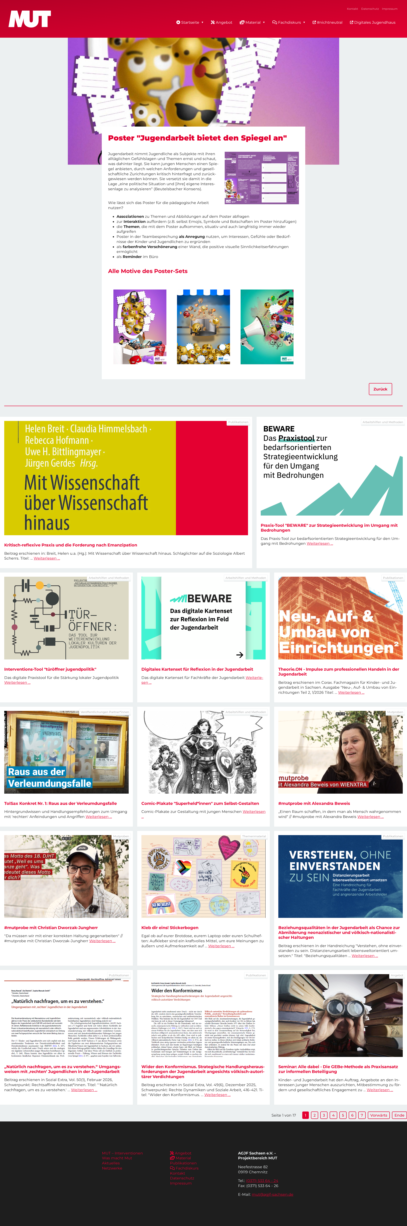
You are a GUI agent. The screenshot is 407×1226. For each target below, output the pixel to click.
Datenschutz (370, 8)
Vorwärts (378, 1115)
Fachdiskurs (289, 22)
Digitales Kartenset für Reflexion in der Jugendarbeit (197, 669)
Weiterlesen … (47, 558)
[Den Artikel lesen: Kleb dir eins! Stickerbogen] (203, 876)
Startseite (190, 22)
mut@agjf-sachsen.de (272, 1194)
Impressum (389, 8)
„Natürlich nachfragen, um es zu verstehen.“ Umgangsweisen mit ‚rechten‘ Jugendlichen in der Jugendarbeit (62, 1069)
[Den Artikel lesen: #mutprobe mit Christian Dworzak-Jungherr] (66, 876)
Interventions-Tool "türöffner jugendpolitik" (50, 669)
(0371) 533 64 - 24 (262, 1180)
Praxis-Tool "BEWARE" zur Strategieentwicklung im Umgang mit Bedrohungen (329, 528)
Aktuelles (111, 1163)
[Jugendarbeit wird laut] (267, 327)
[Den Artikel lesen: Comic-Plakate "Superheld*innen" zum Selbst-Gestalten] (203, 752)
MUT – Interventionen (122, 1153)
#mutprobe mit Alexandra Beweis (314, 803)
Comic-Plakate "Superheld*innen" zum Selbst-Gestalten (200, 803)
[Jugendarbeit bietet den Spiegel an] (139, 327)
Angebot (224, 22)
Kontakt (352, 8)
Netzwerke (112, 1168)
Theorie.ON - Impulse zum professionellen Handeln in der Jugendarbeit (338, 672)
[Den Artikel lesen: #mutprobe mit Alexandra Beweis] (340, 752)
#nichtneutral (329, 22)
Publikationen (183, 1163)
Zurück (380, 389)
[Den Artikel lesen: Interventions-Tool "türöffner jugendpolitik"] (66, 618)
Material (253, 22)
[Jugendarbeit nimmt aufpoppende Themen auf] (203, 327)
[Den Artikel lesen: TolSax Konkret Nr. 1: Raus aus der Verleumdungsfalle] (66, 752)
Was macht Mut (117, 1158)
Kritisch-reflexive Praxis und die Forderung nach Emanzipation (70, 544)
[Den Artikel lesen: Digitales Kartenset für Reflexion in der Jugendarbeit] (203, 618)
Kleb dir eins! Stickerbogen (169, 927)
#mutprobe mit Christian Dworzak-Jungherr (51, 927)
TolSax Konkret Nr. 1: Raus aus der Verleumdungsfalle (60, 803)
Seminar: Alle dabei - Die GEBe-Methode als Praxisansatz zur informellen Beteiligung (338, 1069)
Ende (399, 1115)
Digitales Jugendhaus (374, 22)
